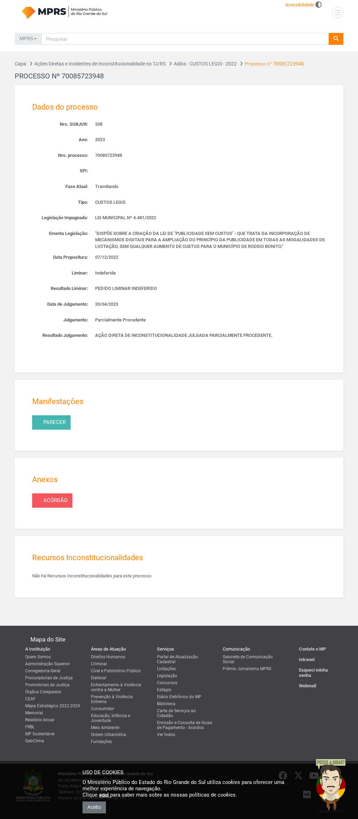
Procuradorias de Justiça (49, 677)
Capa (20, 64)
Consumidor (102, 708)
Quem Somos (38, 656)
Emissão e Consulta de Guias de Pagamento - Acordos (184, 725)
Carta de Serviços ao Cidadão (176, 713)
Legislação (167, 675)
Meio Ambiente (105, 727)
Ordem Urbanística (108, 734)
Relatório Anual (39, 719)
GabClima (34, 740)
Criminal (99, 663)
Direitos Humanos (108, 656)
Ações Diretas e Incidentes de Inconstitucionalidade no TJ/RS (100, 64)
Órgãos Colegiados (43, 691)
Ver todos (166, 734)
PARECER (54, 422)
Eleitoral (98, 677)
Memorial (34, 712)
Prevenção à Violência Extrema (112, 699)
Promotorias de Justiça (47, 684)
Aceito (94, 807)
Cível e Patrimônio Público (116, 670)
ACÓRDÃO (55, 500)
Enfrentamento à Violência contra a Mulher (116, 687)
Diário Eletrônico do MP (179, 696)
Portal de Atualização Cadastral (177, 659)
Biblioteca (166, 703)
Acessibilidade (299, 4)
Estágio (164, 689)
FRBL (30, 726)
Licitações (166, 668)
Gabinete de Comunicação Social (248, 659)
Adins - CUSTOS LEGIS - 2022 (205, 64)
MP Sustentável (40, 733)
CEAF (30, 698)
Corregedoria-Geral (42, 670)
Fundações (101, 741)
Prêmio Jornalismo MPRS (247, 668)
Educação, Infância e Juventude (110, 718)
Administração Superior (47, 663)
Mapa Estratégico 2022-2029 (52, 705)
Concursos (167, 682)
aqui (104, 795)
